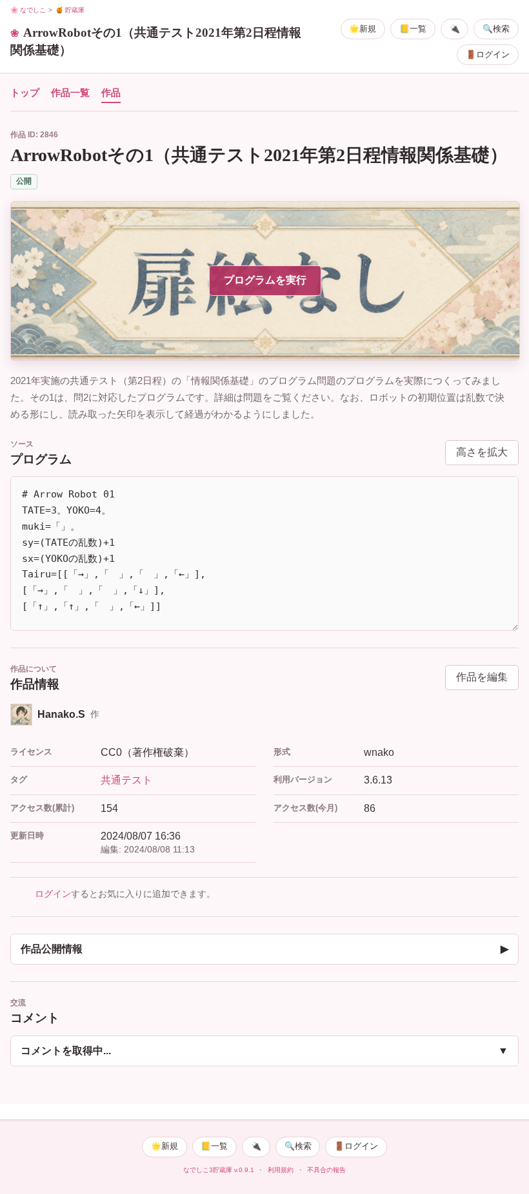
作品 (111, 93)
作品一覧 (70, 93)
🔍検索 (496, 29)
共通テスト (126, 780)
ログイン (53, 894)
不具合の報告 (326, 1169)
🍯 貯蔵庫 (70, 10)
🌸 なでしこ (28, 10)
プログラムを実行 (265, 279)
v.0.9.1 (244, 1169)
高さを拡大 (482, 452)
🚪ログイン (488, 54)
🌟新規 (362, 29)
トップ (24, 93)
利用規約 (281, 1169)
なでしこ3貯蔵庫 (207, 1169)
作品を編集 (482, 676)
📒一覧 (412, 29)
